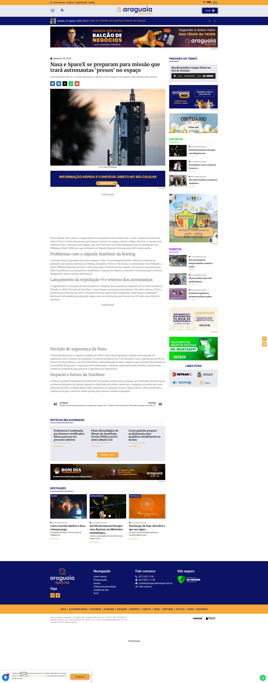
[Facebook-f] (58, 595)
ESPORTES (135, 609)
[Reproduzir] (175, 76)
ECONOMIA (109, 609)
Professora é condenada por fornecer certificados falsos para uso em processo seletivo (69, 435)
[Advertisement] (107, 215)
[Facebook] (264, 344)
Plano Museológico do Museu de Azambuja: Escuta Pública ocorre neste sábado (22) (104, 435)
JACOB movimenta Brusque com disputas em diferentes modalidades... (106, 529)
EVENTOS (146, 609)
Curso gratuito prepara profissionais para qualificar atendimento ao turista (145, 435)
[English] (205, 2)
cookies (23, 673)
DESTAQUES (95, 609)
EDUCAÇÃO (122, 609)
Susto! (54, 496)
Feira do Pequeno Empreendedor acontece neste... (201, 263)
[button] (52, 83)
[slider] (210, 75)
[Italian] (212, 2)
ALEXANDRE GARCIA (78, 609)
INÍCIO (63, 609)
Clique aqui (193, 127)
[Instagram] (52, 595)
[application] (193, 76)
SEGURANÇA (202, 609)
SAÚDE (190, 609)
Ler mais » (59, 446)
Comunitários (96, 496)
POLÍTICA (180, 609)
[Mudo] (204, 76)
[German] (208, 2)
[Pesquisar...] (62, 11)
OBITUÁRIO (168, 609)
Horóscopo (135, 496)
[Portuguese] (216, 2)
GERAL (157, 609)
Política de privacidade (38, 676)
